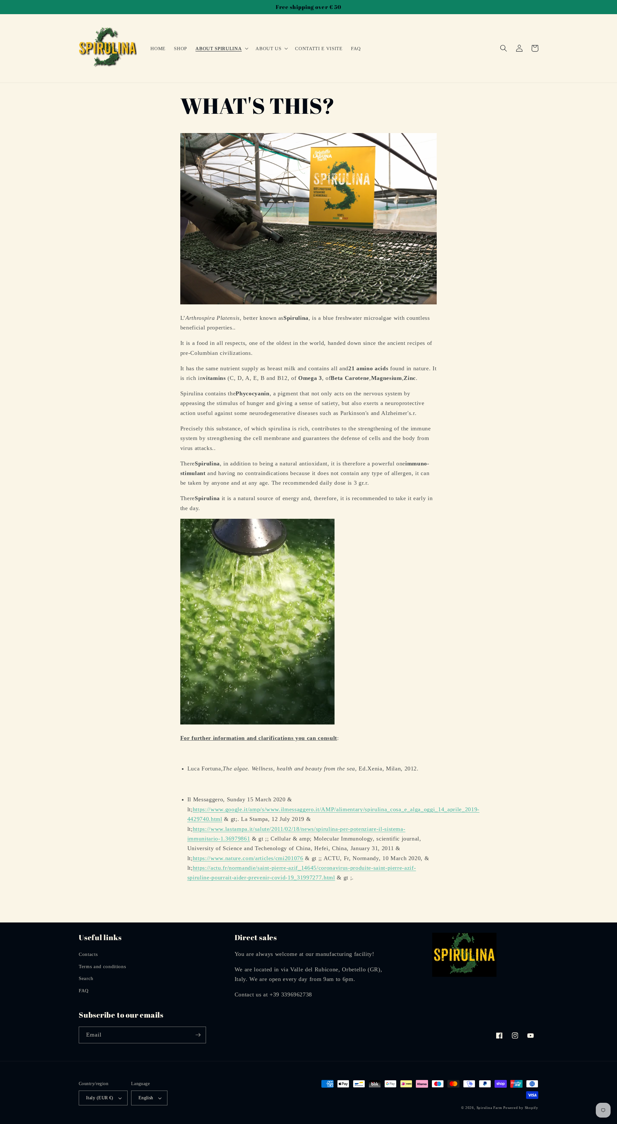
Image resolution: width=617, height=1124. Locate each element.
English (146, 1097)
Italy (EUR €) (99, 1097)
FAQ (84, 990)
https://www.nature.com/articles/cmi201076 (248, 858)
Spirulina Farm (489, 1108)
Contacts (88, 954)
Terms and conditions (102, 966)
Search (86, 978)
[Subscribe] (198, 1035)
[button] (221, 48)
